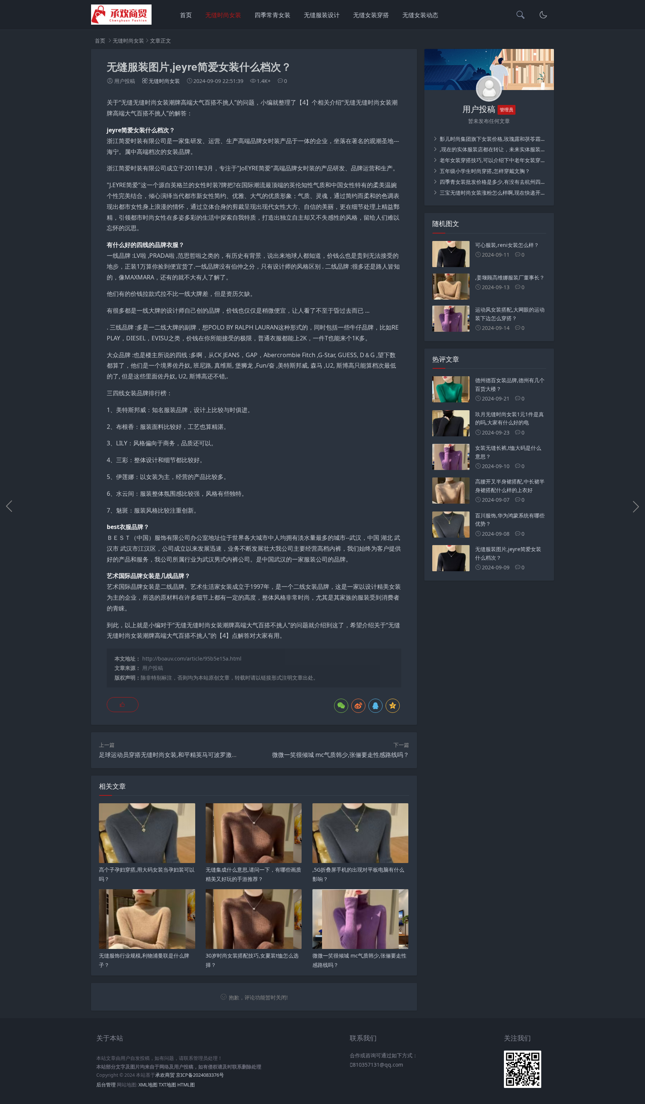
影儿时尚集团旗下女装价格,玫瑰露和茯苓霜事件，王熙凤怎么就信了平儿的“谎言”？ (535, 138)
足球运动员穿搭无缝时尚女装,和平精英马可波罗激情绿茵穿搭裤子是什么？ (198, 755)
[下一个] (635, 506)
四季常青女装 (272, 15)
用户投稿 (152, 667)
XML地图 (148, 1085)
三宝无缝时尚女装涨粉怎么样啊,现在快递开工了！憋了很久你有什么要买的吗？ (531, 192)
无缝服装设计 (322, 15)
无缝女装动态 (420, 15)
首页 (186, 15)
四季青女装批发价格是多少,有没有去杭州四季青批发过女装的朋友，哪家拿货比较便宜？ (541, 181)
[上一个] (9, 506)
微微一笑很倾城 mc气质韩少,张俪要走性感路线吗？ (340, 755)
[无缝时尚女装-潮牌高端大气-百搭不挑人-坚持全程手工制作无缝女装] (121, 22)
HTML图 (186, 1085)
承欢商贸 (165, 1075)
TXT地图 (167, 1085)
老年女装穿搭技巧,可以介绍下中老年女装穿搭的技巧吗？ (505, 160)
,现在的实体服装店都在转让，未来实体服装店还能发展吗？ (507, 149)
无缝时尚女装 (223, 15)
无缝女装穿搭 (371, 15)
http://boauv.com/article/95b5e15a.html (192, 658)
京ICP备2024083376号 (200, 1075)
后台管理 (106, 1085)
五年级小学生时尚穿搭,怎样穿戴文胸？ (484, 170)
